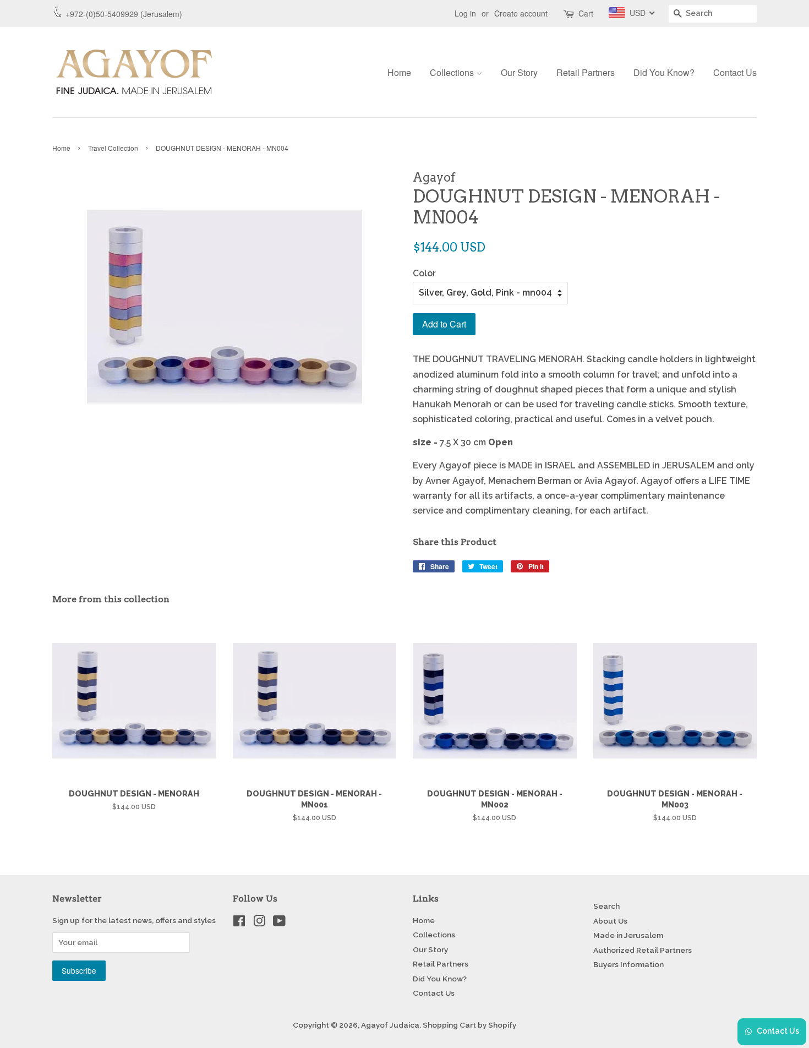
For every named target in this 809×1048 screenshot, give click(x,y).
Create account (521, 13)
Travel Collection (113, 147)
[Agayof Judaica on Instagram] (259, 923)
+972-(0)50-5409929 (101, 13)
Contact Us (735, 72)
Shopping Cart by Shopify (469, 1024)
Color (424, 273)
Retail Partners (585, 72)
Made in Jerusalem (628, 935)
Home (399, 72)
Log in (465, 13)
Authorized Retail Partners (642, 950)
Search (606, 906)
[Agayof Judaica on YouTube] (279, 923)
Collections (453, 72)
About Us (610, 920)
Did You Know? (664, 72)
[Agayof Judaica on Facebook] (239, 923)
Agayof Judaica (390, 1024)
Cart (585, 13)
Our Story (519, 72)
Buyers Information (628, 964)
